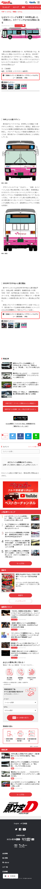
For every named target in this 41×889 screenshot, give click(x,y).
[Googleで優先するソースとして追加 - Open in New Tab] (20, 418)
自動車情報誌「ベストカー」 (6, 2)
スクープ (16, 7)
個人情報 (5, 858)
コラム (20, 12)
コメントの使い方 (33, 446)
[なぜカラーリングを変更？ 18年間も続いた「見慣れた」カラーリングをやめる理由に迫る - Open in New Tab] (20, 33)
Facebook (20, 829)
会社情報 (5, 853)
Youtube (24, 829)
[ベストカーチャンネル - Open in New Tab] (20, 494)
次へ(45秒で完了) (21, 718)
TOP (2, 12)
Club (32, 2)
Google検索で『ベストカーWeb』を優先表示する (20, 424)
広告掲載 (5, 871)
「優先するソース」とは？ (20, 426)
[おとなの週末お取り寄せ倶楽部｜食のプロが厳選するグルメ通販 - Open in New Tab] (13, 839)
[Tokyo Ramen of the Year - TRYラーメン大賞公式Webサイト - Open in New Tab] (20, 846)
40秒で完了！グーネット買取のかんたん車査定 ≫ (20, 403)
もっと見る (20, 563)
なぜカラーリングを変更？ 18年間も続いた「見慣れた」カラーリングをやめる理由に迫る (20, 20)
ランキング (6, 7)
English (16, 823)
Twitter (16, 829)
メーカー (6, 699)
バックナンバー (20, 601)
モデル (6, 707)
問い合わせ (5, 862)
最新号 (20, 595)
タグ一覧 (5, 867)
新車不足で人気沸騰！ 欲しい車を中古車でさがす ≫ (20, 409)
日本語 (25, 823)
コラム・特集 (11, 12)
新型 (23, 7)
